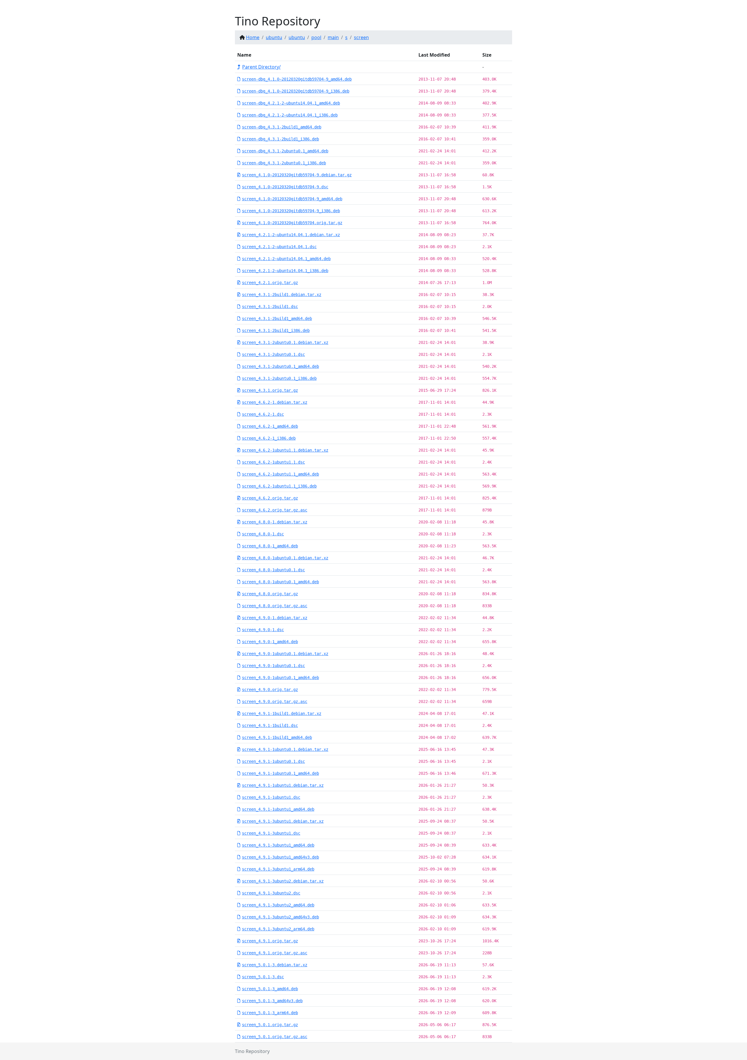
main (333, 37)
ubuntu (274, 37)
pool (316, 37)
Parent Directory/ (261, 67)
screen (361, 37)
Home (252, 37)
